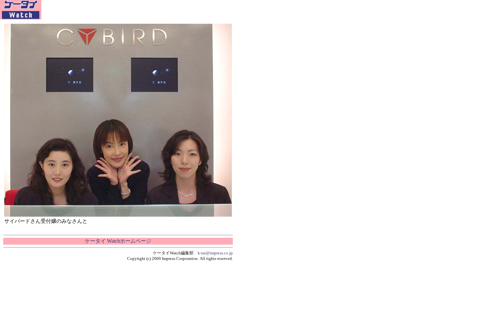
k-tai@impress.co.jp (215, 252)
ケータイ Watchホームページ (118, 241)
